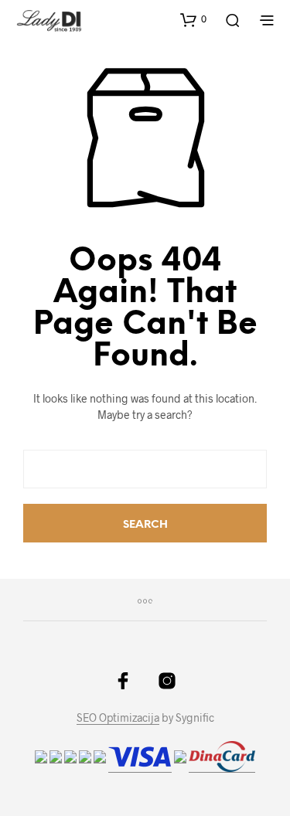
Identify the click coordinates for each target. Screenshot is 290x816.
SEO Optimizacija (118, 718)
